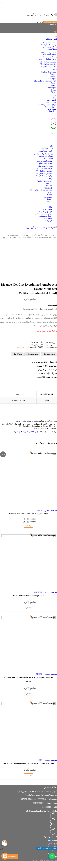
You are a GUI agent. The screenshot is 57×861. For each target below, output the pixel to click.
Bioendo (53, 74)
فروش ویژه (51, 100)
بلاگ (54, 98)
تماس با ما (52, 109)
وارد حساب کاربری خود (28, 431)
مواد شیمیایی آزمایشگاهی (47, 45)
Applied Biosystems (48, 72)
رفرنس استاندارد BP (48, 62)
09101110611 (38, 803)
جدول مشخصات (32, 354)
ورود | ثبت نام (51, 22)
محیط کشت (52, 49)
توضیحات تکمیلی (49, 354)
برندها (55, 69)
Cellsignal (52, 79)
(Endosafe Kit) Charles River (45, 81)
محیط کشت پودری (48, 52)
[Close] (1, 2)
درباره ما (52, 111)
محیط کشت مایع (49, 54)
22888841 (32, 799)
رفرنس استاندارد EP (48, 64)
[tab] (49, 354)
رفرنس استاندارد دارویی (48, 59)
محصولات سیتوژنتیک (49, 57)
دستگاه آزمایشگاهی (50, 47)
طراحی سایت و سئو (48, 860)
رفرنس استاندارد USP (47, 66)
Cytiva (53, 83)
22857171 (23, 799)
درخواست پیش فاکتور (47, 104)
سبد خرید (41, 22)
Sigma (53, 92)
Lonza (53, 90)
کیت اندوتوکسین (49, 42)
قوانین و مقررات (49, 102)
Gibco (53, 85)
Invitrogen (52, 88)
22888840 (42, 799)
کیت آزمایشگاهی (51, 39)
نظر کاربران (17, 354)
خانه (55, 37)
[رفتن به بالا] (4, 849)
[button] (44, 342)
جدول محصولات (49, 107)
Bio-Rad (53, 76)
